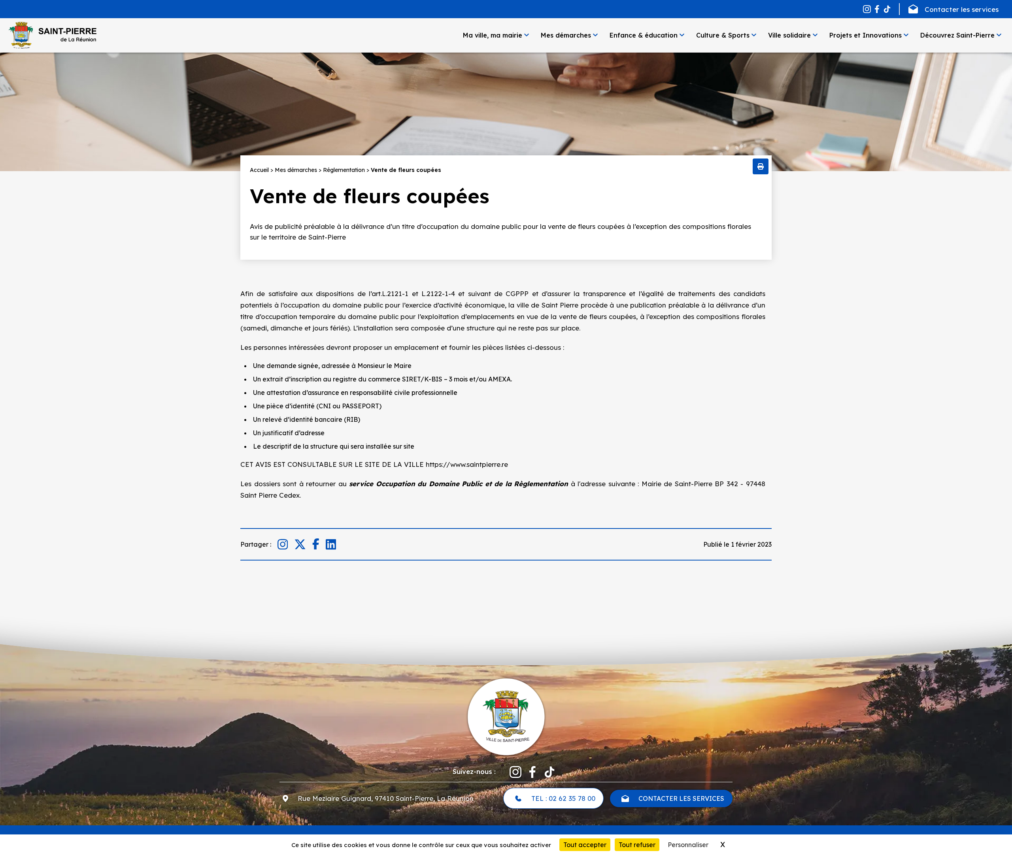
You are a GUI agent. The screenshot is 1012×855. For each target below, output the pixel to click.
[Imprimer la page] (760, 166)
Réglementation (344, 170)
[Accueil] (52, 35)
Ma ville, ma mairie (492, 35)
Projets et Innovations (865, 35)
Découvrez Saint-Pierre (957, 35)
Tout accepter (584, 845)
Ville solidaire (789, 35)
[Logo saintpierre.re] (506, 716)
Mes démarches (566, 35)
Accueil (259, 170)
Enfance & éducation (644, 35)
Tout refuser (637, 845)
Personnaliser (688, 845)
